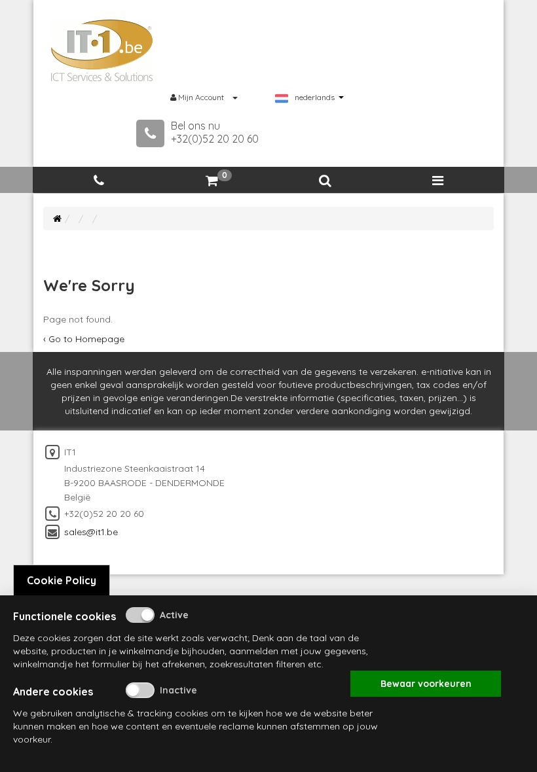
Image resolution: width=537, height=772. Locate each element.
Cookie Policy (61, 580)
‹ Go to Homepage (83, 339)
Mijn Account (201, 97)
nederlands (315, 97)
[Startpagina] (57, 218)
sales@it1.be (91, 532)
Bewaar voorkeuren (426, 684)
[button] (325, 180)
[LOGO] (102, 50)
